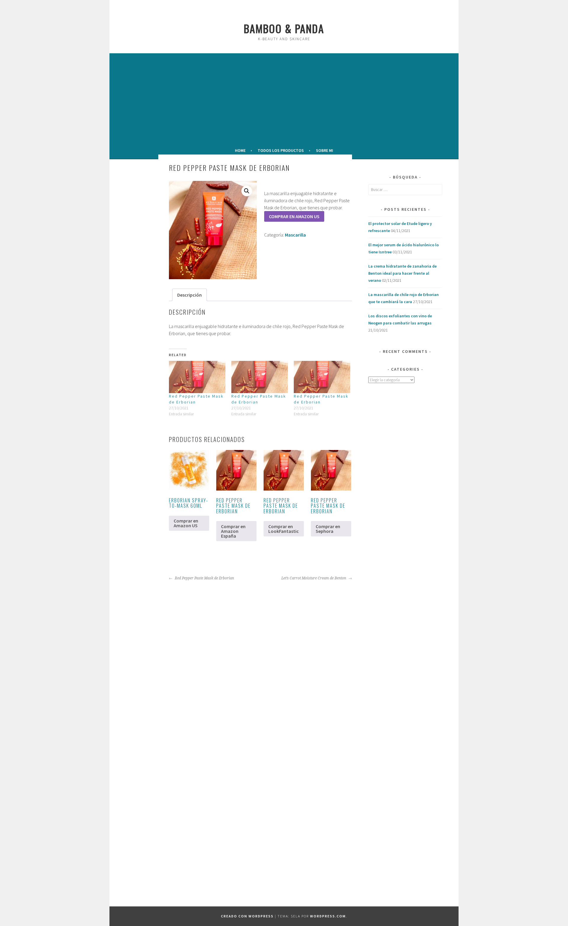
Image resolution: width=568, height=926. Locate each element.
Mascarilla (295, 235)
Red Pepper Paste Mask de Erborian (204, 578)
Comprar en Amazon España (233, 531)
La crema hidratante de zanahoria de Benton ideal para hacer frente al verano (402, 273)
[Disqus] (239, 656)
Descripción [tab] (189, 295)
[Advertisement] (284, 98)
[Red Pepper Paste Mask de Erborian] (197, 377)
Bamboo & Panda (284, 28)
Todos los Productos (281, 150)
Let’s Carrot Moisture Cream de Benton (314, 578)
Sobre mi (324, 150)
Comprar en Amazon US (294, 216)
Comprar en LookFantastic (283, 528)
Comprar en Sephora (328, 528)
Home (240, 150)
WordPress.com (328, 916)
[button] (246, 191)
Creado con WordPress (247, 916)
